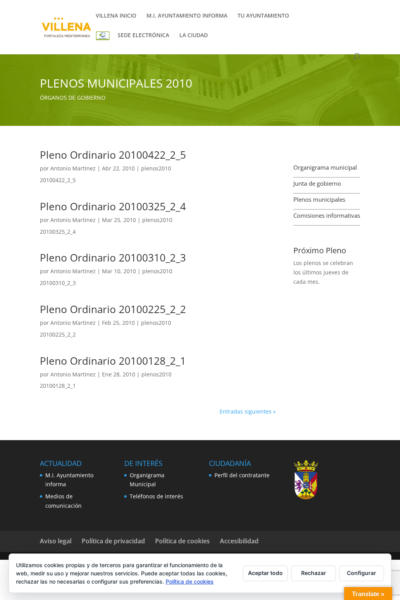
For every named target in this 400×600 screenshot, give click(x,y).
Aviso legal (55, 541)
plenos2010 (156, 168)
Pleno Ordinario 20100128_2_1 (113, 361)
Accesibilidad (239, 541)
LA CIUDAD (193, 35)
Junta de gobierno (317, 183)
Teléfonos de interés (156, 496)
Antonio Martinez (73, 168)
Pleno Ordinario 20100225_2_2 (113, 309)
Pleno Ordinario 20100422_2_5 (113, 155)
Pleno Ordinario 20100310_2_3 (113, 258)
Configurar (361, 573)
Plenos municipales (319, 199)
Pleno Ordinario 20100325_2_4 (113, 206)
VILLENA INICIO (116, 16)
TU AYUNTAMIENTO (263, 16)
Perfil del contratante (242, 475)
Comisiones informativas (326, 215)
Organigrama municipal (325, 167)
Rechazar (313, 573)
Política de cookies (182, 541)
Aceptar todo (265, 573)
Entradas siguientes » (248, 411)
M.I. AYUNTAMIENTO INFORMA (186, 16)
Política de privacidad (113, 541)
